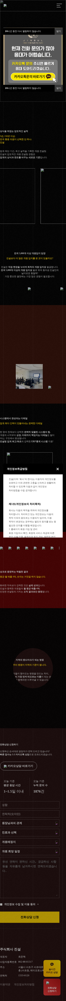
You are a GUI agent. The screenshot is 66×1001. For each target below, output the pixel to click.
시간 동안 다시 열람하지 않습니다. (23, 88)
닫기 (58, 88)
